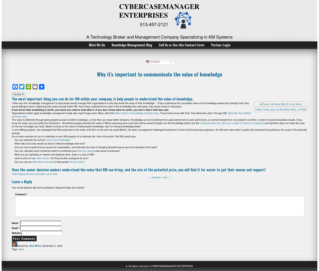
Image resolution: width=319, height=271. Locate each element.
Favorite (17, 94)
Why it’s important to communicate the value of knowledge (159, 74)
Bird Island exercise (43, 161)
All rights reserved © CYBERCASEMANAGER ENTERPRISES (161, 266)
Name (16, 223)
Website (16, 233)
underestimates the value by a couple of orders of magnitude (232, 123)
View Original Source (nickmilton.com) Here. (35, 174)
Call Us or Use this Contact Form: (182, 44)
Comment (21, 194)
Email (15, 228)
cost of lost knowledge (57, 139)
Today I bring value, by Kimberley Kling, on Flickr (280, 109)
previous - (156, 177)
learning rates (85, 150)
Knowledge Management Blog (132, 44)
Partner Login (220, 44)
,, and (160, 266)
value (21, 249)
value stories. (43, 158)
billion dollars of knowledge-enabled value (137, 113)
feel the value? (77, 161)
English (155, 61)
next (166, 177)
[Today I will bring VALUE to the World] (281, 104)
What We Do (97, 44)
